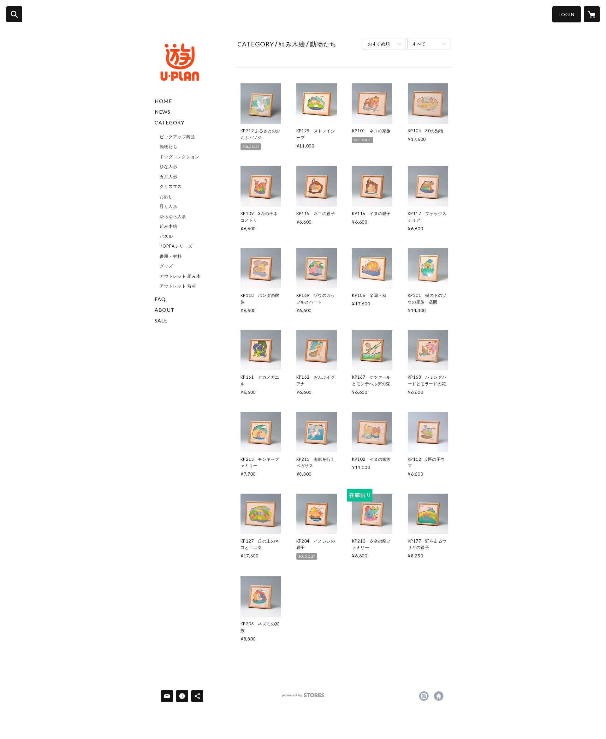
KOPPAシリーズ (176, 246)
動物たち (168, 146)
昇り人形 (168, 206)
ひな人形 (168, 166)
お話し (166, 196)
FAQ (160, 299)
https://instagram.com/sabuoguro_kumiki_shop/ (424, 696)
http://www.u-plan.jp (438, 696)
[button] (566, 14)
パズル (166, 236)
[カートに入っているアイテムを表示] (592, 14)
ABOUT (165, 310)
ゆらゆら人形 (173, 216)
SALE (161, 320)
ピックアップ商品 (177, 136)
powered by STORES (303, 697)
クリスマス (171, 186)
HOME (163, 101)
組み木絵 (168, 226)
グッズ (166, 265)
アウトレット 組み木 (180, 276)
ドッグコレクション (179, 156)
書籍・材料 (171, 256)
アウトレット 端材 (178, 285)
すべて (418, 43)
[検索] (14, 14)
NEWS (162, 112)
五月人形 (168, 176)
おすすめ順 (379, 43)
